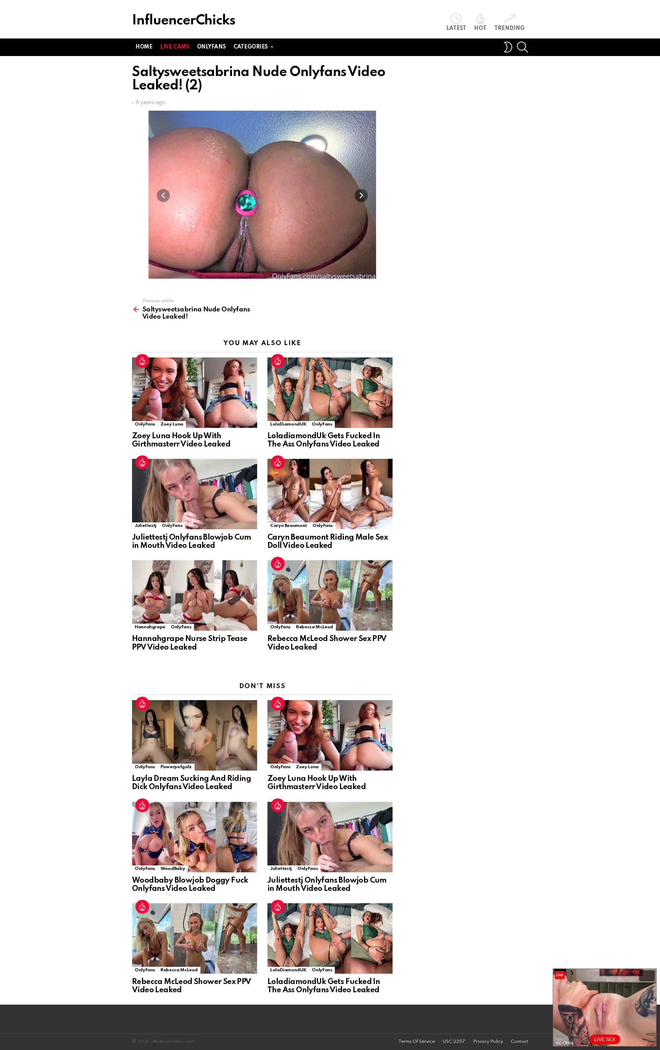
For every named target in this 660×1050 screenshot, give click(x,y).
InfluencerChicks (183, 20)
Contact (519, 1041)
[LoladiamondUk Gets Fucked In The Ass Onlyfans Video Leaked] (330, 392)
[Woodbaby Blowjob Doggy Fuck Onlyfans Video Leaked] (194, 837)
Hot (480, 28)
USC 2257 (454, 1041)
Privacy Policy (488, 1041)
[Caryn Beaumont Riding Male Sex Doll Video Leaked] (330, 494)
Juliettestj (145, 525)
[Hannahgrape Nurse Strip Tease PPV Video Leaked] (194, 595)
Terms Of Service (416, 1041)
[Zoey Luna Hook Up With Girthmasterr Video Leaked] (194, 392)
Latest (456, 28)
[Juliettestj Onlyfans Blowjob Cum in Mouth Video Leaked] (194, 494)
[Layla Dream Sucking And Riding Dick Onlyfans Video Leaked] (194, 735)
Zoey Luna (172, 424)
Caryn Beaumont (288, 525)
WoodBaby (173, 868)
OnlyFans (145, 424)
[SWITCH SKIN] (508, 47)
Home (143, 47)
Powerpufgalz (176, 767)
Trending (509, 28)
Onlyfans (211, 47)
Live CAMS (174, 47)
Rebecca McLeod (314, 627)
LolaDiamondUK (288, 424)
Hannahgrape (150, 627)
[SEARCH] (522, 47)
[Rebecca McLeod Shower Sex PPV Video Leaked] (330, 595)
